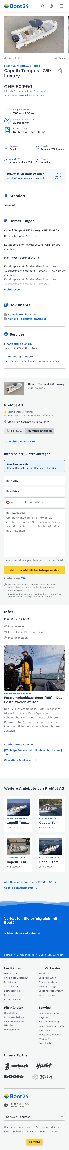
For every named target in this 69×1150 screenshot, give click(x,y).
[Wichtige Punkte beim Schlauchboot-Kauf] (33, 750)
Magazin (43, 1017)
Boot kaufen (11, 982)
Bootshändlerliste (14, 1017)
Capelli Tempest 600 (24, 862)
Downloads (45, 1043)
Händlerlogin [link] (11, 1013)
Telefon (33, 502)
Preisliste (44, 973)
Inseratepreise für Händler (14, 1023)
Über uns (9, 1127)
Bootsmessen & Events (51, 1026)
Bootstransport (12, 999)
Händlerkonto (12, 1029)
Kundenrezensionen (50, 995)
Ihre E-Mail (13, 491)
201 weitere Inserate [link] (17, 441)
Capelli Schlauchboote (19, 887)
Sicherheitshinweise (24, 1131)
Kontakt (34, 1141)
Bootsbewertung (48, 982)
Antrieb (13, 159)
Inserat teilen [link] (16, 626)
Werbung (44, 1039)
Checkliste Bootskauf (18, 760)
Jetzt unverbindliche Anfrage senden (34, 570)
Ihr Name (12, 480)
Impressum (25, 1127)
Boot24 (8, 954)
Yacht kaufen (11, 986)
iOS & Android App (49, 1021)
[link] (18, 814)
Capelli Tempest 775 (24, 823)
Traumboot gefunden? (18, 356)
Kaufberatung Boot (16, 744)
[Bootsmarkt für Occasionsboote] (16, 6)
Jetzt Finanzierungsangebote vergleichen (24, 95)
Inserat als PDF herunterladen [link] (28, 632)
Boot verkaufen (47, 977)
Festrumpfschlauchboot (22, 66)
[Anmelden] (52, 5)
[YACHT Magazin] (44, 1066)
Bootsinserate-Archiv (51, 990)
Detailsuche (11, 973)
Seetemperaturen (49, 1013)
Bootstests (10, 995)
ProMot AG (13, 405)
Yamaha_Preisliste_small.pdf (27, 318)
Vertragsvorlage (47, 986)
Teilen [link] (61, 58)
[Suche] (43, 6)
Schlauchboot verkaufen (20, 933)
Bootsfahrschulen (49, 1034)
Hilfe (42, 1131)
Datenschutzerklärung (48, 1127)
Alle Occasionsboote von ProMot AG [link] (28, 882)
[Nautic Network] (42, 1077)
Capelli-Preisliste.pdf (22, 314)
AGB (23, 578)
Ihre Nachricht (15, 513)
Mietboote (44, 1030)
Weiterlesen (12, 289)
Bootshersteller (12, 990)
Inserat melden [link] (18, 637)
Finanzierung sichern (18, 343)
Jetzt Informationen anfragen (24, 178)
